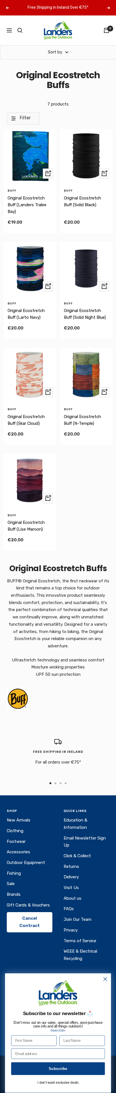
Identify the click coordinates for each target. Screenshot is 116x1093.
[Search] (20, 30)
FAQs (69, 908)
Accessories (18, 851)
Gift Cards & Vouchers (28, 905)
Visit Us (71, 887)
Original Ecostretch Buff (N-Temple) (82, 420)
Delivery (71, 876)
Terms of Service (80, 940)
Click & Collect (77, 855)
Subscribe (58, 1068)
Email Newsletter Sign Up (85, 842)
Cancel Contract (29, 922)
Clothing (15, 830)
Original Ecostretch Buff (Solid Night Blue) (85, 314)
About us (72, 898)
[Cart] (106, 30)
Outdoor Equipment (26, 862)
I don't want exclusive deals (57, 1083)
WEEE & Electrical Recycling (80, 955)
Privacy (71, 930)
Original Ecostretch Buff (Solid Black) (82, 201)
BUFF (12, 190)
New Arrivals (18, 820)
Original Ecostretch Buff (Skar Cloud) (26, 420)
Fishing (14, 873)
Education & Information (75, 824)
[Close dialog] (105, 979)
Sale (11, 883)
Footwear (16, 841)
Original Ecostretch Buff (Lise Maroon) (26, 526)
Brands (14, 894)
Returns (71, 866)
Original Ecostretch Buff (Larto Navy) (26, 314)
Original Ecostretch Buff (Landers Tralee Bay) (27, 205)
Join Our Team (78, 919)
